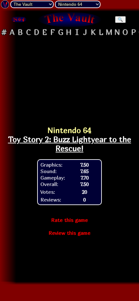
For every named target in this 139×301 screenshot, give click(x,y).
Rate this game (69, 220)
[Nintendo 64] (18, 19)
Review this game (69, 233)
